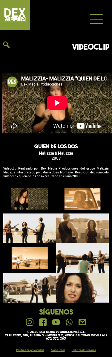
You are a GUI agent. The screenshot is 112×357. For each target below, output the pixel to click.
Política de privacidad (30, 350)
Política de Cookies (84, 350)
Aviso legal (58, 350)
